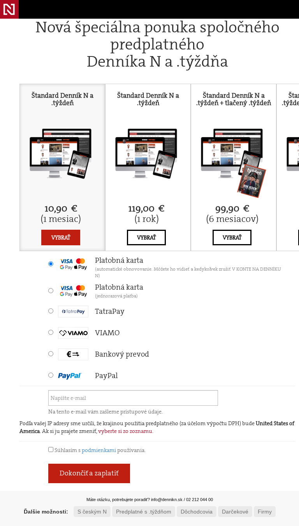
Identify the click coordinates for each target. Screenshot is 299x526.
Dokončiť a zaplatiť (89, 473)
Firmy (265, 511)
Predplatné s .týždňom (143, 511)
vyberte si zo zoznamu (125, 431)
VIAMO (107, 333)
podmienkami (99, 450)
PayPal (106, 375)
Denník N (9, 9)
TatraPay (110, 311)
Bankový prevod (122, 354)
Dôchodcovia (197, 511)
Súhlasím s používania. (99, 450)
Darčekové (235, 511)
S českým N (92, 511)
